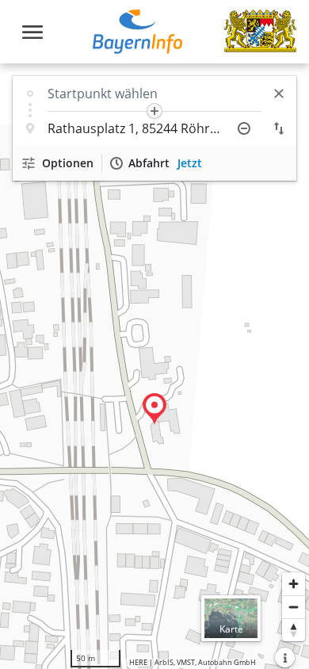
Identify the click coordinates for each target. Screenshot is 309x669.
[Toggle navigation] (32, 32)
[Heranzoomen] (293, 583)
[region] (154, 366)
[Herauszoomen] (293, 606)
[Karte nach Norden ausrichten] (293, 629)
